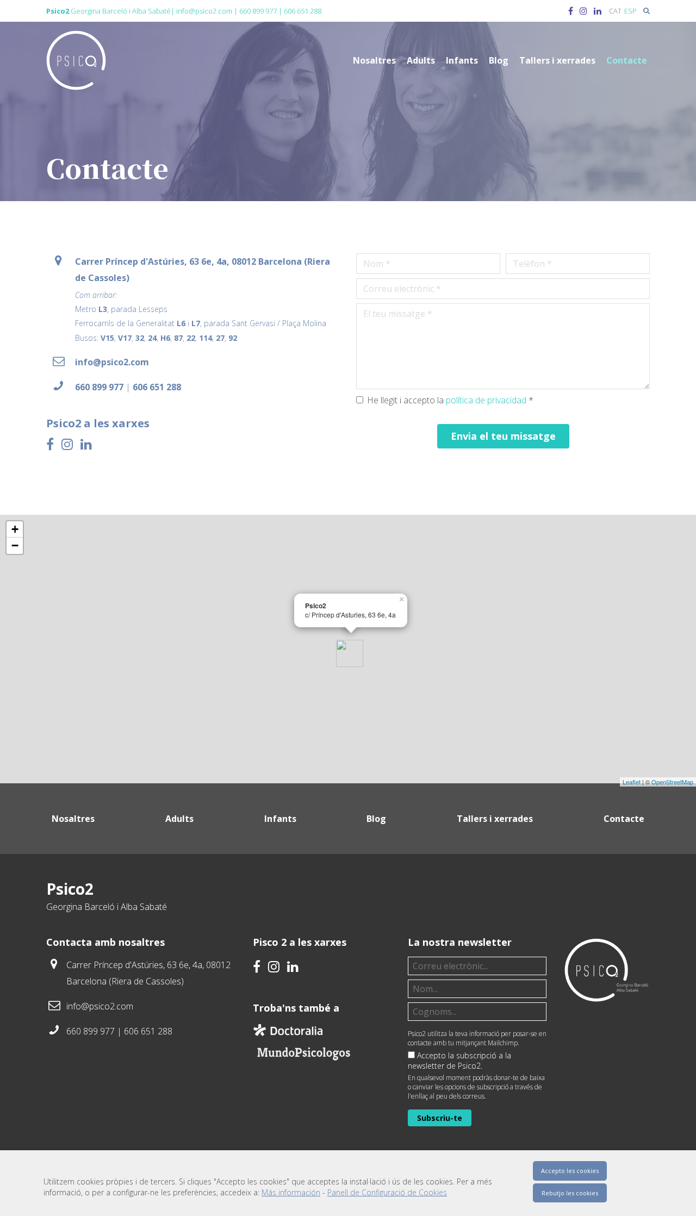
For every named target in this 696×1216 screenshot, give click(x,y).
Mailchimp (503, 1042)
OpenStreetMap (672, 781)
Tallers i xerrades (557, 60)
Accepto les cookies (570, 1171)
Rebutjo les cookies (570, 1193)
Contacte (626, 60)
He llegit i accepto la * (450, 400)
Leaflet (632, 781)
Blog (498, 60)
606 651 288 (302, 11)
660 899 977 (258, 11)
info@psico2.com (204, 11)
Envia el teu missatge (503, 435)
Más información (291, 1192)
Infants (462, 60)
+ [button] (14, 529)
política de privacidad (486, 400)
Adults (421, 60)
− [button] (14, 545)
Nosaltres (374, 60)
